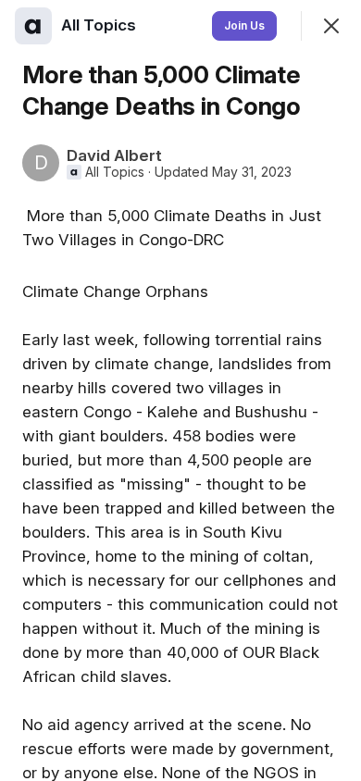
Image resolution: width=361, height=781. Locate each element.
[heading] (100, 25)
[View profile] (33, 25)
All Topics (114, 172)
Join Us (244, 25)
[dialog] (180, 390)
